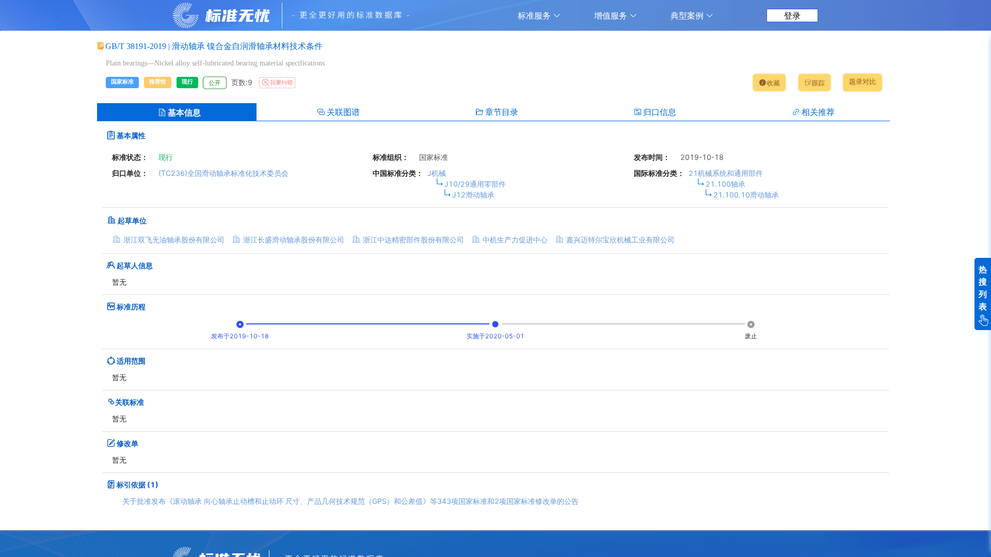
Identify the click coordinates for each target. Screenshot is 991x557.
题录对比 (862, 81)
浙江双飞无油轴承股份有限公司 (174, 239)
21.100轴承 (725, 183)
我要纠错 (281, 82)
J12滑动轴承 (473, 194)
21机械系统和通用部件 (726, 173)
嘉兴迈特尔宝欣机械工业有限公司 (620, 239)
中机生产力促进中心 (515, 239)
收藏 (772, 83)
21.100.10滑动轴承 (746, 194)
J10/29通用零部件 (475, 183)
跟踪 (818, 83)
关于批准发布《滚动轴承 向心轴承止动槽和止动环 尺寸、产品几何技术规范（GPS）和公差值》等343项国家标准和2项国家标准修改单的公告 (350, 501)
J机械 (436, 173)
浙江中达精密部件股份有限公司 (413, 239)
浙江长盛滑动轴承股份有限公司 (293, 239)
